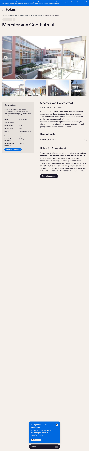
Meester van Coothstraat (52, 15)
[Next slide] (83, 57)
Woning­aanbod (12, 15)
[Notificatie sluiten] (86, 2)
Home (3, 15)
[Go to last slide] (6, 57)
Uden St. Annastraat (36, 15)
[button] (13, 88)
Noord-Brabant (24, 15)
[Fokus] (9, 9)
